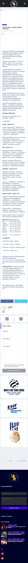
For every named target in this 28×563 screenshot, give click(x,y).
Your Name (5, 331)
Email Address (5, 338)
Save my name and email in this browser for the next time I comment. (14, 366)
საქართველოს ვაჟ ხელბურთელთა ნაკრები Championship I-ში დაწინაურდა (16, 534)
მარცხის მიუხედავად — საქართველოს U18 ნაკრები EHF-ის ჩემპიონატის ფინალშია (16, 541)
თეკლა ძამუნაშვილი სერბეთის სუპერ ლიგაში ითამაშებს (16, 527)
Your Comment (6, 346)
